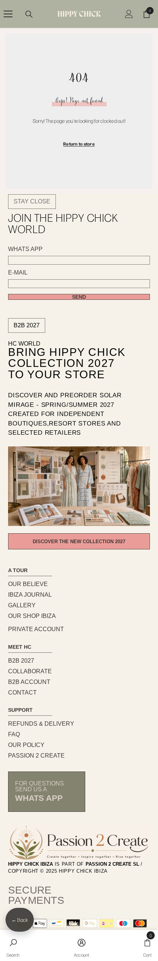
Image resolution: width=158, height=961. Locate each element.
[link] (13, 945)
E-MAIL (18, 273)
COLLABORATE (30, 671)
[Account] (129, 14)
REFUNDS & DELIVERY (41, 724)
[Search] (29, 14)
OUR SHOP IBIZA (32, 616)
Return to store (79, 144)
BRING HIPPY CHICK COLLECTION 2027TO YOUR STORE (67, 364)
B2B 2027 (27, 325)
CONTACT (22, 692)
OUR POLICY (26, 745)
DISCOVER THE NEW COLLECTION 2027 (79, 541)
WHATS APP (25, 249)
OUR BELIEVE (28, 584)
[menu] (8, 14)
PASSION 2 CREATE (36, 755)
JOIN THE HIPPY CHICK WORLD (63, 223)
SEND (79, 297)
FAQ (14, 734)
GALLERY (22, 605)
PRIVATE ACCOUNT (36, 629)
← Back (19, 920)
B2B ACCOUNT (29, 682)
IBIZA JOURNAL (30, 595)
